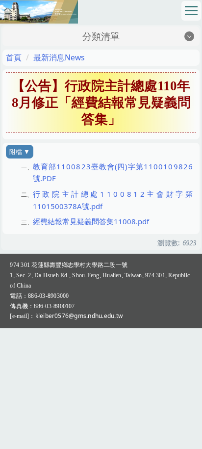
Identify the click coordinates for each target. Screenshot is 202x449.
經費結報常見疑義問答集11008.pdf (91, 221)
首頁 (14, 57)
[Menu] (191, 11)
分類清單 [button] (101, 36)
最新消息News (58, 57)
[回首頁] (39, 10)
